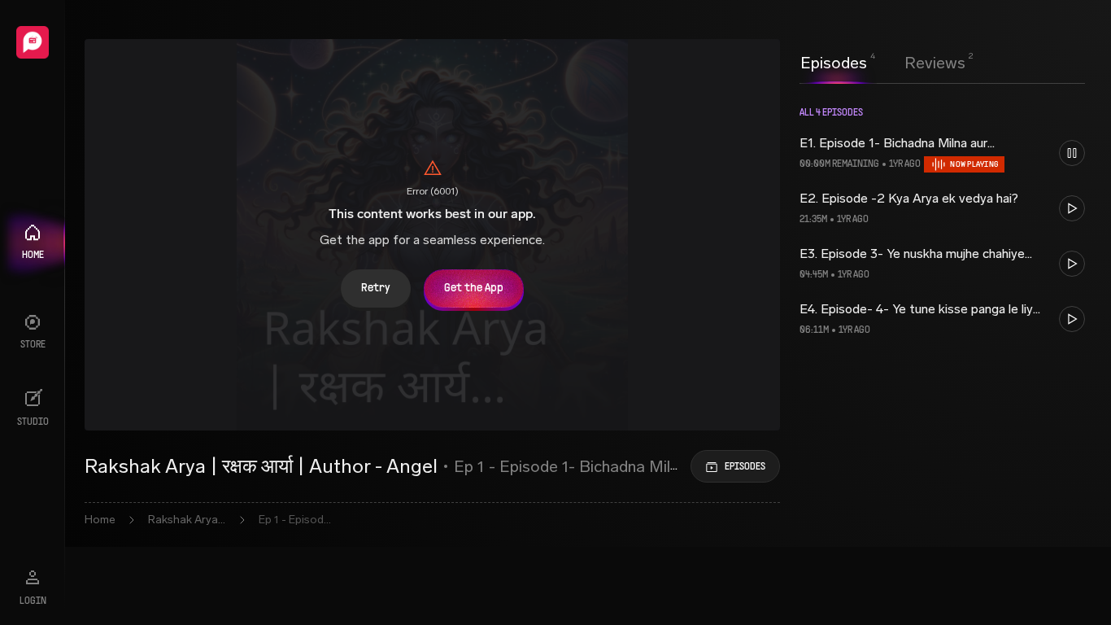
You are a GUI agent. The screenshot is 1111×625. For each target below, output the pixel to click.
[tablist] (882, 62)
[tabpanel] (942, 232)
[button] (942, 153)
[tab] (833, 61)
